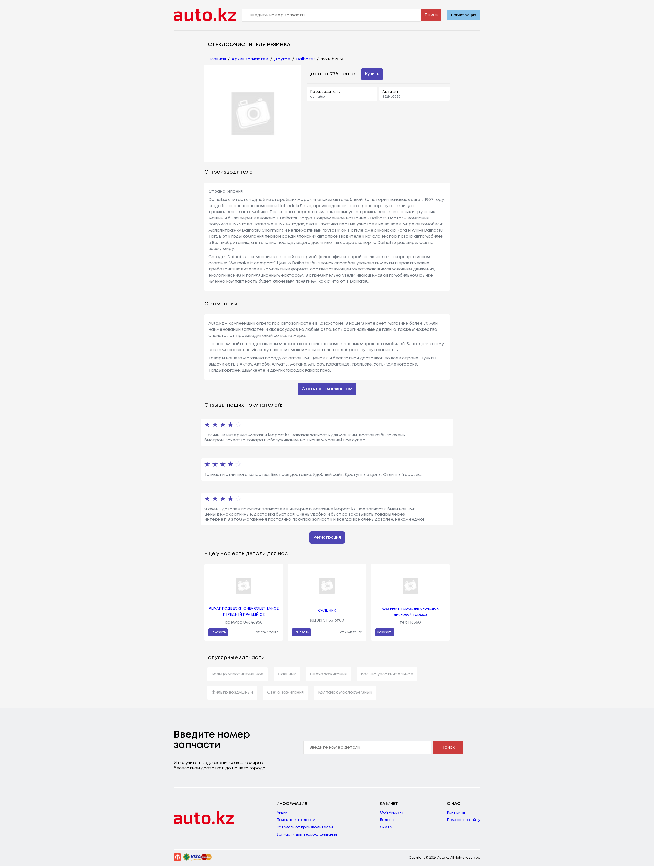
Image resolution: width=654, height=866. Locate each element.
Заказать (218, 632)
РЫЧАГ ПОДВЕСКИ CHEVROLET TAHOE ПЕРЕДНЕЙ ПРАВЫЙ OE (243, 611)
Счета (386, 827)
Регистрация (463, 15)
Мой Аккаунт (392, 812)
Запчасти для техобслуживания (307, 834)
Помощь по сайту (463, 820)
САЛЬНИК (327, 610)
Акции (282, 812)
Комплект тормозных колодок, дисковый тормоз (410, 611)
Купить (372, 74)
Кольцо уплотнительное (238, 674)
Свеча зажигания (328, 674)
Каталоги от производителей (305, 827)
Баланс (387, 820)
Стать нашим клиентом (327, 389)
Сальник (287, 674)
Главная (217, 59)
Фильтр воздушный (232, 692)
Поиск (431, 15)
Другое (282, 59)
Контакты (456, 812)
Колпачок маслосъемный (345, 692)
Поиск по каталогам (296, 820)
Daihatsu (305, 59)
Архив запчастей (250, 59)
